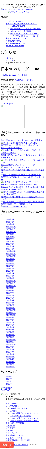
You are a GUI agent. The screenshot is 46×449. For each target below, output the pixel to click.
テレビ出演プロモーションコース (24, 34)
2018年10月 (11, 286)
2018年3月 (10, 303)
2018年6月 (10, 295)
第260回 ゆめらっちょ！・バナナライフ (18, 165)
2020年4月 (10, 241)
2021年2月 (10, 222)
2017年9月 (10, 318)
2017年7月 (10, 322)
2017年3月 (10, 332)
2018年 (9, 377)
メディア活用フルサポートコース (24, 36)
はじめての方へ (12, 406)
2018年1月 (10, 308)
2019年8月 (10, 261)
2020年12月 (11, 227)
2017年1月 (10, 337)
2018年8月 (10, 291)
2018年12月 (11, 281)
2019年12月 (11, 251)
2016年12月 (11, 340)
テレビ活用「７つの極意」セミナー (25, 29)
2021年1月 (10, 224)
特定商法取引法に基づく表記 (18, 440)
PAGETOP (5, 390)
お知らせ (9, 430)
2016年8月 (10, 349)
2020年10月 (11, 232)
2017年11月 (11, 313)
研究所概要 (10, 428)
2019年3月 (10, 273)
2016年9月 (10, 347)
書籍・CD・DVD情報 (15, 423)
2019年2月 (10, 276)
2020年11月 (11, 229)
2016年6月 (10, 354)
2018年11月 (11, 283)
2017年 (9, 379)
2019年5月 (10, 268)
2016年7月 (10, 352)
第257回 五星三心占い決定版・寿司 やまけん (20, 184)
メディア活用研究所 (19, 445)
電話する (7, 444)
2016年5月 (10, 357)
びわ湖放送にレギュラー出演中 (14, 75)
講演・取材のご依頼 (14, 435)
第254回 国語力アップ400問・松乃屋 (16, 204)
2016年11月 (11, 342)
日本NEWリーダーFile (24, 80)
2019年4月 (10, 271)
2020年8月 (10, 237)
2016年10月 (11, 345)
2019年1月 (10, 278)
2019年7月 (10, 264)
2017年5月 (10, 327)
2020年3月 (10, 244)
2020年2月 (10, 246)
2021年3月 (10, 219)
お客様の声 (10, 426)
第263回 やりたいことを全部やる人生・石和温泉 (21, 140)
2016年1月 (10, 367)
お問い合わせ (11, 433)
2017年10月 (11, 315)
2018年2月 (10, 305)
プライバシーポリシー (15, 438)
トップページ (11, 403)
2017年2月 (10, 335)
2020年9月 (10, 234)
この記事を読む (7, 104)
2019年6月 (10, 266)
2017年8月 (10, 320)
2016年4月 (10, 359)
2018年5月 (10, 298)
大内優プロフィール (18, 408)
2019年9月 (10, 259)
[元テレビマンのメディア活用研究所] (17, 10)
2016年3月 (10, 362)
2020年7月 (10, 239)
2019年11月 (11, 254)
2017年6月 (10, 325)
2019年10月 (11, 256)
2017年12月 (11, 310)
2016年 (9, 381)
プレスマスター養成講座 (20, 31)
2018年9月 (10, 288)
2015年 (9, 384)
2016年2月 (10, 364)
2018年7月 (10, 293)
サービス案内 (11, 411)
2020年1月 (10, 249)
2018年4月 (10, 300)
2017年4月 (10, 330)
